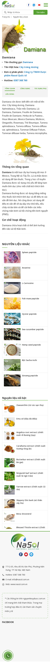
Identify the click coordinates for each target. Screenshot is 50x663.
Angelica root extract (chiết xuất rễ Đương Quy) (29, 433)
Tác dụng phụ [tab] (40, 88)
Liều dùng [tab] (9, 94)
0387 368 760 (19, 574)
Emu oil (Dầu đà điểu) (26, 418)
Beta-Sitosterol (23, 513)
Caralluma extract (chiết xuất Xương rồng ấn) (30, 447)
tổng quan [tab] (10, 88)
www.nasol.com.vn (19, 584)
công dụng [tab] (25, 88)
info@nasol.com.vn (20, 579)
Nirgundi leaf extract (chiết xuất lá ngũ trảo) (29, 474)
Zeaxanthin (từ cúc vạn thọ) (29, 405)
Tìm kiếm (40, 12)
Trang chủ (6, 17)
